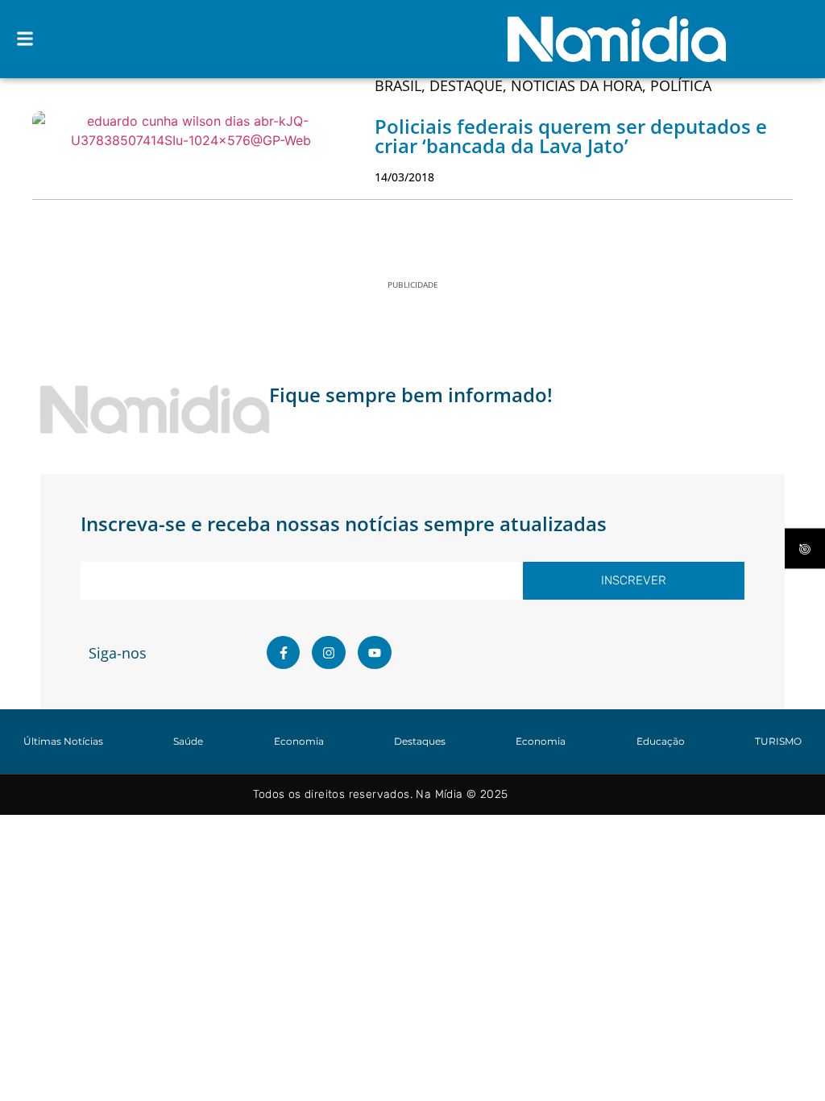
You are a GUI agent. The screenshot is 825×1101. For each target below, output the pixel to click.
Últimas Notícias (63, 741)
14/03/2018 (404, 177)
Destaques (420, 741)
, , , (543, 85)
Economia (299, 741)
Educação (660, 741)
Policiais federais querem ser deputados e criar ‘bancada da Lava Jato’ (571, 136)
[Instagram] (329, 653)
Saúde (188, 741)
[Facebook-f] (284, 653)
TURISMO (778, 741)
